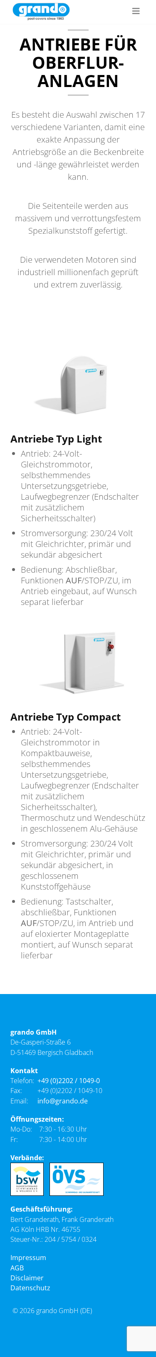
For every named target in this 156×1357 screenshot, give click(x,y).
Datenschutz (30, 1287)
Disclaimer (27, 1277)
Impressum (28, 1257)
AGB (17, 1267)
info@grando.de (62, 1100)
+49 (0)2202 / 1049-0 (68, 1080)
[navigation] (136, 11)
